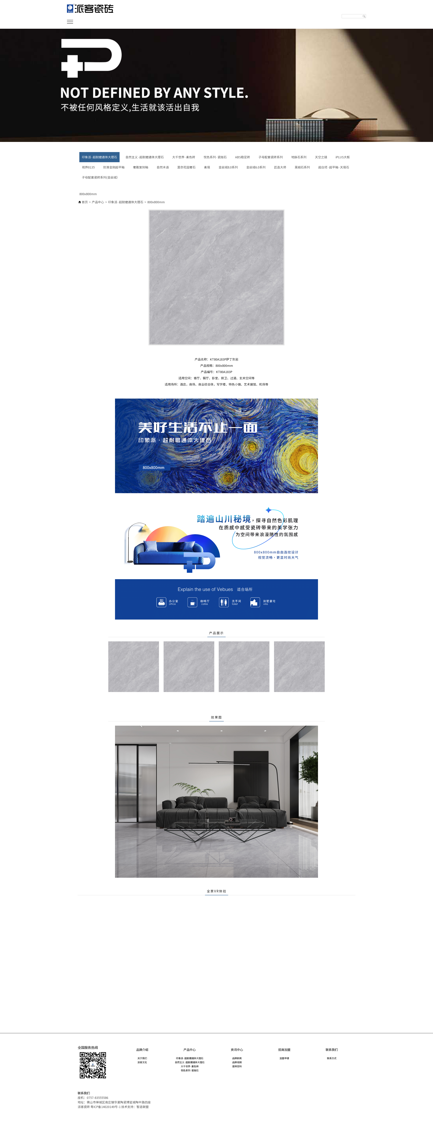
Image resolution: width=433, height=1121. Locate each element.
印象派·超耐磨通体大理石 (99, 157)
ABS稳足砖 (242, 157)
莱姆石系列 (302, 167)
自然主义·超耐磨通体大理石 (145, 157)
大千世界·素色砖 (183, 157)
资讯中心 (237, 1049)
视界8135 (88, 167)
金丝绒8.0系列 (228, 167)
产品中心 (98, 202)
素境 (207, 167)
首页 (85, 202)
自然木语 (163, 167)
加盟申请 (284, 1058)
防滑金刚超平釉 (113, 167)
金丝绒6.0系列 (256, 167)
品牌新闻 (237, 1058)
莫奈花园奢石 (186, 167)
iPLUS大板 (343, 157)
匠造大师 (280, 167)
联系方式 (331, 1058)
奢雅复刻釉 (140, 167)
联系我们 (332, 1049)
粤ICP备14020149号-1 (105, 1106)
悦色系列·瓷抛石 (215, 157)
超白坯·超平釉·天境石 (333, 167)
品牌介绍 (142, 1049)
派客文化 (142, 1062)
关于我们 (142, 1058)
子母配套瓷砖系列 (270, 157)
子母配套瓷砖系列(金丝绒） (101, 177)
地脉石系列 (298, 157)
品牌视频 (237, 1062)
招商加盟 (284, 1049)
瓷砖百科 (237, 1066)
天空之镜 (321, 157)
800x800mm (88, 193)
